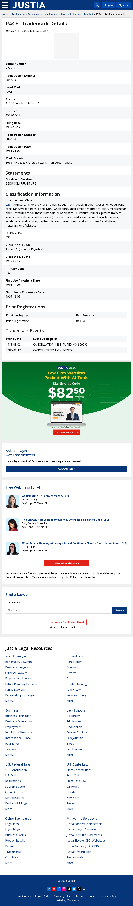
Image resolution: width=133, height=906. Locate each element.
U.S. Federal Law (17, 764)
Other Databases (18, 818)
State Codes (74, 775)
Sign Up (123, 5)
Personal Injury (76, 695)
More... (9, 701)
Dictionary (73, 716)
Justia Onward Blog (78, 852)
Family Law (73, 690)
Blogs (70, 743)
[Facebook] (59, 889)
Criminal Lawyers (16, 673)
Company (59, 896)
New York (72, 798)
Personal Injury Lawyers (21, 695)
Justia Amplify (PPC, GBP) (82, 846)
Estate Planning (76, 684)
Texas (70, 803)
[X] (79, 889)
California (72, 786)
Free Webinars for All (23, 487)
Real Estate (12, 743)
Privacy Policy (107, 896)
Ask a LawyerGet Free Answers (20, 452)
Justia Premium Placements (84, 835)
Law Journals (74, 738)
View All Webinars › (66, 563)
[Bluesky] (74, 889)
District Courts (14, 798)
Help (70, 896)
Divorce (71, 673)
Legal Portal (42, 896)
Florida (70, 792)
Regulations (13, 781)
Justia (5, 14)
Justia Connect (23, 896)
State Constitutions (79, 770)
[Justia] (28, 5)
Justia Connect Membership (84, 824)
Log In (109, 5)
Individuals (74, 656)
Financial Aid (74, 727)
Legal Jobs (12, 824)
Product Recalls (15, 840)
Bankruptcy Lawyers (18, 662)
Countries (11, 857)
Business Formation (18, 716)
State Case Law (76, 781)
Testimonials (74, 857)
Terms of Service (86, 896)
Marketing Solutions (81, 818)
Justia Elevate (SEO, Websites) (85, 840)
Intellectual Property (18, 732)
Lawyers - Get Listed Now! (66, 622)
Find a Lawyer (17, 594)
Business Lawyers (16, 667)
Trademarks (18, 14)
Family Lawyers (15, 690)
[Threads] (69, 889)
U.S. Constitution (16, 770)
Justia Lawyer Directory (81, 829)
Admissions (73, 721)
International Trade (18, 738)
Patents (10, 846)
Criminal (71, 667)
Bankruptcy (74, 662)
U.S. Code (11, 775)
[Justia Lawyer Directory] (84, 889)
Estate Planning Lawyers (21, 684)
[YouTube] (54, 889)
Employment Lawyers (19, 678)
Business (12, 710)
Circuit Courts (14, 792)
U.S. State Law (77, 764)
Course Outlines (76, 732)
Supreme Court (15, 786)
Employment (13, 727)
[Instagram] (64, 889)
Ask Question (66, 468)
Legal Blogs (12, 829)
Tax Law (10, 749)
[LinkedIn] (49, 889)
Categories (34, 14)
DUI (69, 678)
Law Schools (75, 710)
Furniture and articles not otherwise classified (68, 14)
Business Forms (15, 835)
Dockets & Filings (16, 803)
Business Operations (18, 721)
